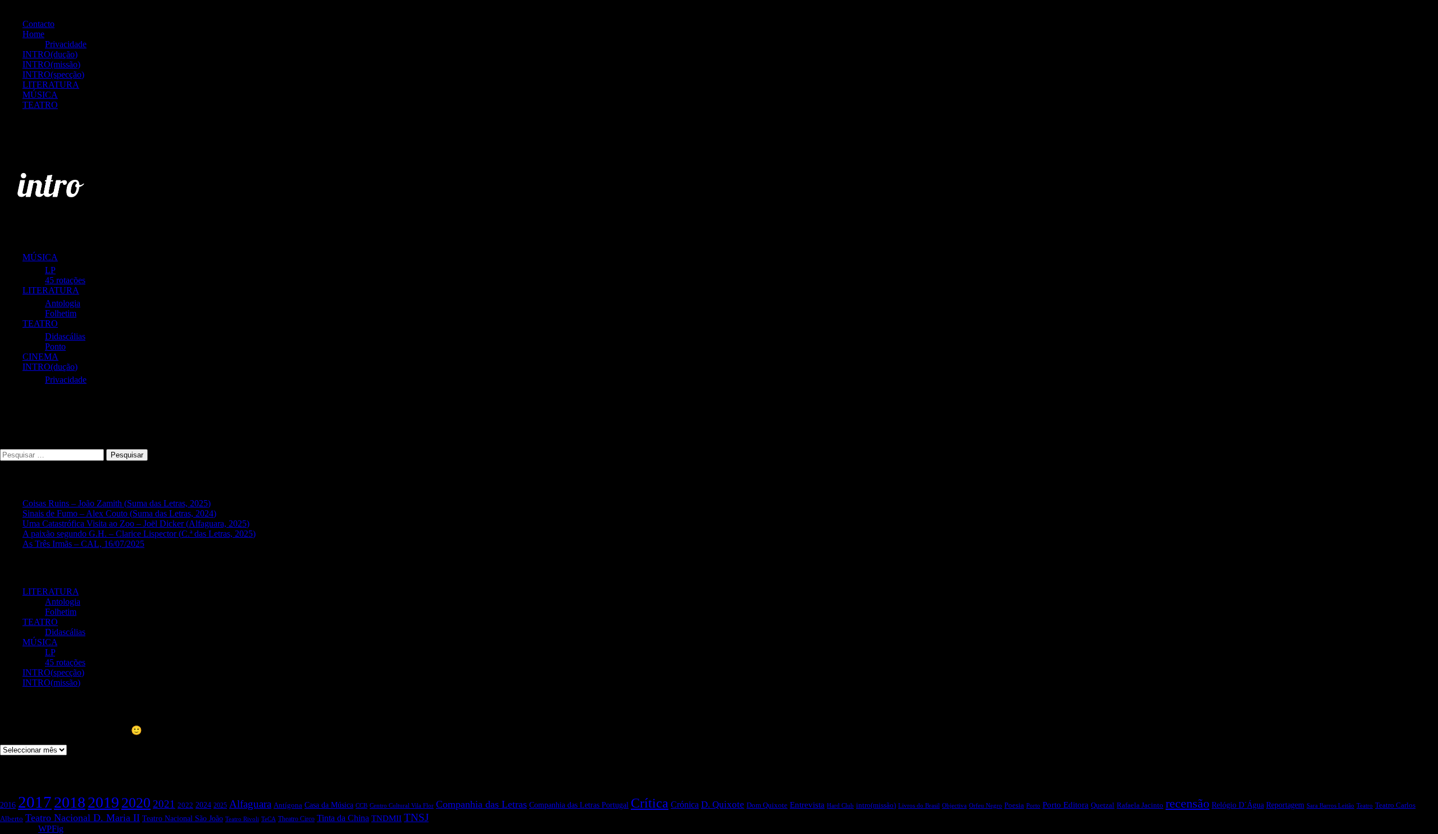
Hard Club (840, 805)
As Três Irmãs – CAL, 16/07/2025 (83, 544)
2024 (203, 805)
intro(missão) (876, 805)
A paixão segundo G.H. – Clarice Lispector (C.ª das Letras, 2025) (139, 533)
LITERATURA (50, 84)
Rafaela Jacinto (1140, 805)
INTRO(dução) (50, 54)
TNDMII (386, 818)
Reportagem (1285, 805)
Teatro (1365, 805)
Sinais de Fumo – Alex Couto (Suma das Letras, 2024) (119, 513)
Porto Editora (1066, 804)
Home (33, 34)
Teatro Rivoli (242, 819)
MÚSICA (40, 94)
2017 (35, 802)
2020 (136, 803)
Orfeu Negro (985, 805)
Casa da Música (328, 805)
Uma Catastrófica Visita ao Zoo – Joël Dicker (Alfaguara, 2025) (135, 523)
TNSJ (416, 817)
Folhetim (60, 313)
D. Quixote (722, 804)
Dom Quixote (767, 805)
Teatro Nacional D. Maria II (82, 817)
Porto (1033, 806)
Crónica (685, 804)
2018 (69, 802)
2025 (220, 805)
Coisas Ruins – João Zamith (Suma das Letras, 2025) (116, 503)
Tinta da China (343, 818)
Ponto (55, 346)
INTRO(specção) (53, 74)
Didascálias (65, 336)
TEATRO (40, 105)
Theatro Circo (296, 819)
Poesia (1014, 805)
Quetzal (1102, 805)
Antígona (288, 805)
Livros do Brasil (919, 806)
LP (50, 270)
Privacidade (66, 44)
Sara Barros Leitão (1330, 806)
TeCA (268, 818)
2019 (103, 802)
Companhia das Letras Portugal (579, 805)
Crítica (649, 802)
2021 (164, 804)
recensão (1187, 803)
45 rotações (65, 280)
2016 (8, 805)
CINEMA (40, 356)
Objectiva (954, 806)
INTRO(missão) (51, 64)
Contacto (38, 24)
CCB (361, 806)
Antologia (62, 303)
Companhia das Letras (481, 804)
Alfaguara (250, 804)
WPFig (50, 828)
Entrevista (807, 804)
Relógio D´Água (1238, 804)
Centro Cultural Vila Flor (402, 805)
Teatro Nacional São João (182, 818)
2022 (185, 805)
